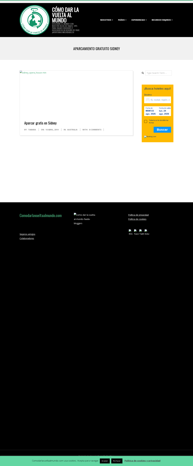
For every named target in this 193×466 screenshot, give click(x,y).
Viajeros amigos (27, 234)
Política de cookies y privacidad (142, 460)
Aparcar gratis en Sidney (40, 123)
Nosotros (105, 20)
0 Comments (95, 129)
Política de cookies (137, 219)
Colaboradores (27, 238)
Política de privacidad (138, 214)
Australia (72, 129)
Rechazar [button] (117, 461)
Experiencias (138, 20)
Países (121, 20)
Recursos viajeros (161, 20)
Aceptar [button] (105, 461)
